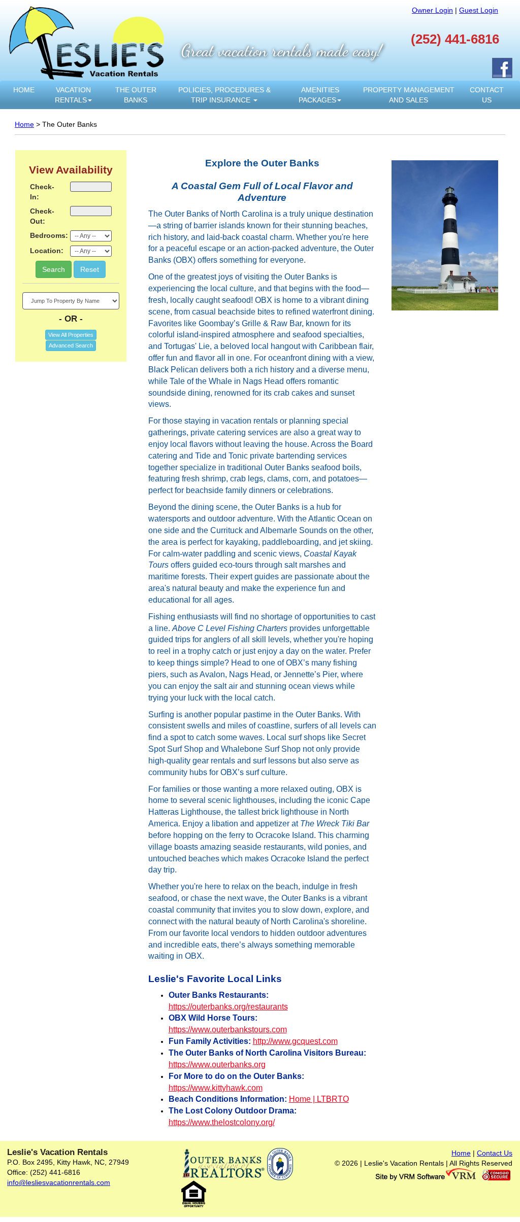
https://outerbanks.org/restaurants (228, 1006)
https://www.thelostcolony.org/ (222, 1122)
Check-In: (42, 192)
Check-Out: (42, 216)
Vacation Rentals (73, 95)
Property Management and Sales (408, 95)
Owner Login (432, 10)
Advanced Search (71, 345)
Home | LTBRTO (319, 1099)
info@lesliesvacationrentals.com (58, 1182)
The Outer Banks (135, 95)
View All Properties (70, 335)
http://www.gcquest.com (295, 1041)
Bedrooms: (46, 235)
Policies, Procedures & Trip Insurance (224, 95)
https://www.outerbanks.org (217, 1064)
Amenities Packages (319, 95)
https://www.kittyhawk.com (216, 1088)
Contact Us (487, 95)
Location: (46, 251)
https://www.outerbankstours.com (228, 1029)
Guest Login (478, 10)
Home (24, 90)
